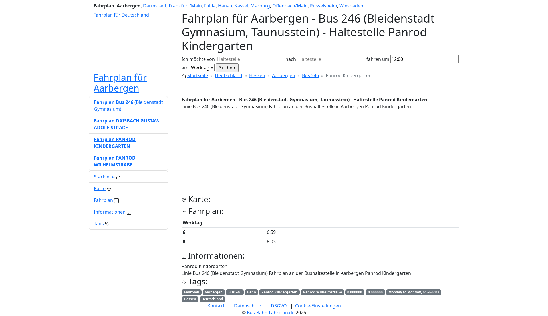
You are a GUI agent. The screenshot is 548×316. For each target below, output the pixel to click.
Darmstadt (154, 6)
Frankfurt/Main (185, 6)
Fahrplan (103, 200)
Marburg (260, 6)
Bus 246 (310, 75)
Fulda (210, 6)
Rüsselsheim (323, 6)
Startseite (197, 75)
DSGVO (279, 306)
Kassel (241, 6)
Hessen (257, 75)
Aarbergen (283, 75)
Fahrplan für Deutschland (121, 15)
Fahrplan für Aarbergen (120, 82)
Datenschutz (247, 306)
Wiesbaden (351, 6)
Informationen (110, 212)
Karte (100, 188)
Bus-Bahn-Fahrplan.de (271, 312)
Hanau (225, 6)
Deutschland (228, 75)
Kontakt (216, 306)
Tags (99, 223)
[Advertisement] (320, 154)
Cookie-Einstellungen (318, 306)
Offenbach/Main (290, 6)
